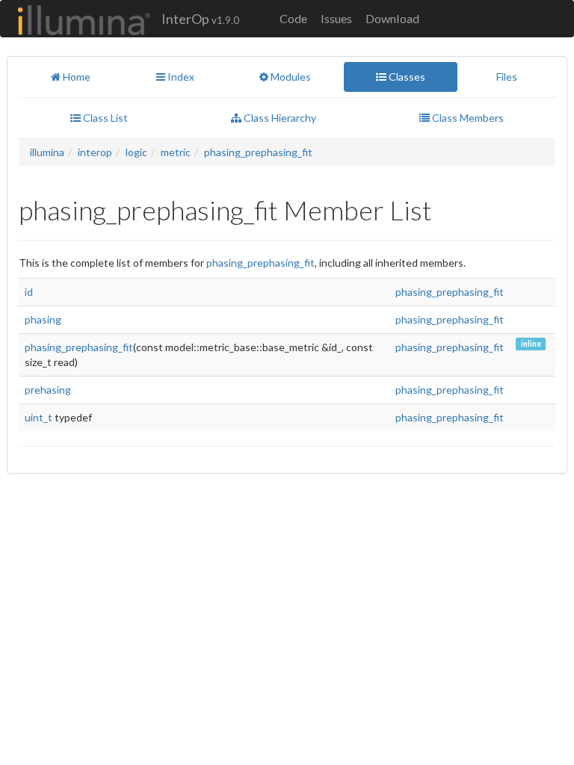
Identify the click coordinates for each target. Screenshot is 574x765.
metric (176, 152)
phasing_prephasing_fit (258, 152)
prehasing (48, 389)
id (29, 291)
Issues (336, 18)
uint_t (38, 417)
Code (293, 18)
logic (136, 152)
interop (95, 152)
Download (392, 18)
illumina (47, 152)
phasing (43, 319)
